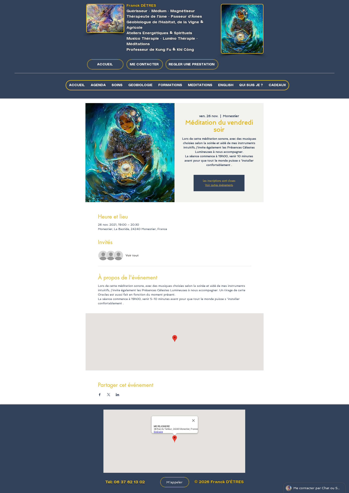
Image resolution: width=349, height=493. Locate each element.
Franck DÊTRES (141, 5)
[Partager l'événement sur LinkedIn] (117, 394)
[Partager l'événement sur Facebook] (99, 394)
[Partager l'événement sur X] (108, 394)
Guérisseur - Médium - (148, 11)
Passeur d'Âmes (186, 16)
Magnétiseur (182, 11)
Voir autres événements (219, 185)
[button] (117, 85)
